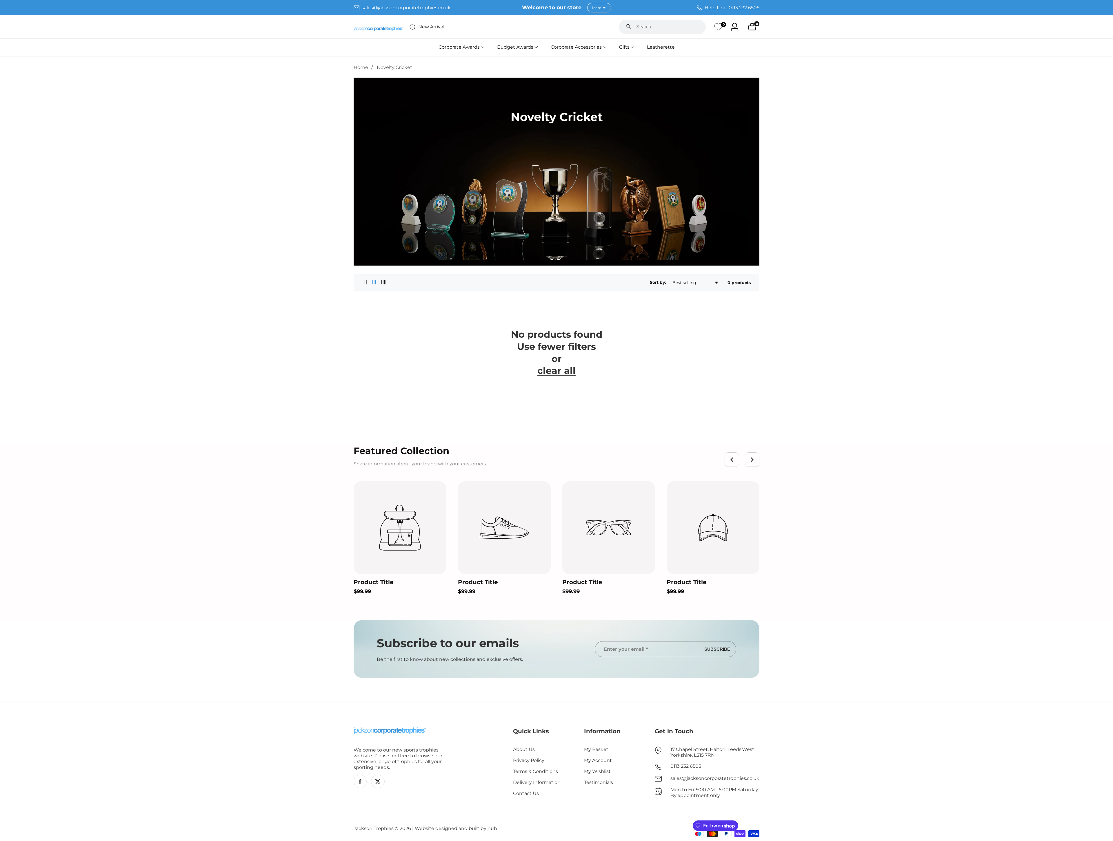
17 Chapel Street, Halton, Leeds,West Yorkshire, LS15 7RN (712, 752)
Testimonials (598, 782)
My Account (598, 760)
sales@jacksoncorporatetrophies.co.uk (714, 778)
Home (361, 67)
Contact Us (526, 793)
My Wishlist (597, 771)
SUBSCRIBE (717, 649)
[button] (459, 47)
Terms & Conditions (535, 771)
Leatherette (661, 47)
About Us (524, 749)
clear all (556, 370)
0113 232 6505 (685, 766)
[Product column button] (365, 282)
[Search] (628, 27)
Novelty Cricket (394, 67)
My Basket (596, 749)
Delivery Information (537, 782)
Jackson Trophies (374, 828)
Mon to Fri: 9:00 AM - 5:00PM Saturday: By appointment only (714, 792)
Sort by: (658, 282)
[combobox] (662, 27)
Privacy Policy (528, 760)
